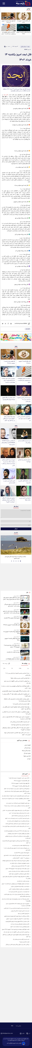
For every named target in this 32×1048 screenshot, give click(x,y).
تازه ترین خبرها (27, 756)
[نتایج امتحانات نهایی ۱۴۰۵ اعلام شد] (25, 618)
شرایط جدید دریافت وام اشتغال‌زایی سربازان (20, 886)
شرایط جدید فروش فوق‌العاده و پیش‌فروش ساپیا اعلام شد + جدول (8, 33)
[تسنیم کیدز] (16, 337)
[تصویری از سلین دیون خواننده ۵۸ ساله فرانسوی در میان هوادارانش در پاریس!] (8, 371)
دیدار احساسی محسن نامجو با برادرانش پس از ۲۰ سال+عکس (24, 399)
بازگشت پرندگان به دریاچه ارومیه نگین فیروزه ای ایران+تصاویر (15, 557)
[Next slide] (29, 545)
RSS (12, 1026)
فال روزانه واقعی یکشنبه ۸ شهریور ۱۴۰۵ (23, 33)
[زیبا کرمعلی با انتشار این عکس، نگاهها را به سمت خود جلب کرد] (23, 409)
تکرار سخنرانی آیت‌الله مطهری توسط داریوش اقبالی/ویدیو (8, 398)
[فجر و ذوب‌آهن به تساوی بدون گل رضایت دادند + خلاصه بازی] (25, 605)
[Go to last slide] (2, 545)
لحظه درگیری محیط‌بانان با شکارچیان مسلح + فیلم (19, 874)
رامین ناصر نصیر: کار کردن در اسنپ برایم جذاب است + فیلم (17, 818)
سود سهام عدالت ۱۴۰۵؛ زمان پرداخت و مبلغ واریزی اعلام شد (16, 831)
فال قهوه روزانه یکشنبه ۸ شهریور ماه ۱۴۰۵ (8, 21)
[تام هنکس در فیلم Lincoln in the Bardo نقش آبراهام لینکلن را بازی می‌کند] (8, 433)
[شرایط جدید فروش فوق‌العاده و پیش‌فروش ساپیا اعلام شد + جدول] (8, 27)
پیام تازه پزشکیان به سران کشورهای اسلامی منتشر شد (18, 821)
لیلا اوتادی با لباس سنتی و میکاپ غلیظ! (25, 499)
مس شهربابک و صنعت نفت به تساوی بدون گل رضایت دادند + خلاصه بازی (11, 612)
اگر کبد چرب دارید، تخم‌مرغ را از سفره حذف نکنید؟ (19, 778)
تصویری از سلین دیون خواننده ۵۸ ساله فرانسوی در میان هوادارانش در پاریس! (8, 380)
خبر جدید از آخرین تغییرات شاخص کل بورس (20, 911)
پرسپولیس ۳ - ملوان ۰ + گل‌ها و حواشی (21, 858)
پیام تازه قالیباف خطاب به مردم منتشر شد (20, 845)
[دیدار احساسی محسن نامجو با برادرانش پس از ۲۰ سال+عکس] (23, 390)
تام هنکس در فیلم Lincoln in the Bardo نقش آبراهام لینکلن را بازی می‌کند (8, 442)
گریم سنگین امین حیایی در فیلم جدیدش (9, 482)
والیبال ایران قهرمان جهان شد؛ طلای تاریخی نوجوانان (18, 833)
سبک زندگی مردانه (26, 751)
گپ (29, 1033)
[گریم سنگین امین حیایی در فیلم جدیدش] (8, 474)
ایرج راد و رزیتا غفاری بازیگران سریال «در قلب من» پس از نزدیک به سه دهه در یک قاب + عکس (8, 462)
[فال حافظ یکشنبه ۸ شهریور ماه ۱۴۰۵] (23, 16)
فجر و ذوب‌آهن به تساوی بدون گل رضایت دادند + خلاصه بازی (12, 605)
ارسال (16, 529)
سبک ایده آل (27, 748)
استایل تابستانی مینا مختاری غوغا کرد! (24, 461)
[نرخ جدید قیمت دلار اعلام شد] (25, 653)
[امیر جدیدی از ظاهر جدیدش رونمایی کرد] (23, 433)
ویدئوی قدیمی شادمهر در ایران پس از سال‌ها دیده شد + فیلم (16, 788)
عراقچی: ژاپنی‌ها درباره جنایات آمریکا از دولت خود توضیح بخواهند (15, 861)
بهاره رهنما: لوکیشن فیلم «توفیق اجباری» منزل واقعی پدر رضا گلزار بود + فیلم (9, 418)
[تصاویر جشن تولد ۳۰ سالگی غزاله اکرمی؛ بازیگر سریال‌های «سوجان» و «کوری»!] (8, 491)
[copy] (29, 323)
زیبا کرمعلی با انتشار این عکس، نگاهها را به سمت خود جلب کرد (24, 418)
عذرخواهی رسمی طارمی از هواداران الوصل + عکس (19, 889)
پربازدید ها (24, 663)
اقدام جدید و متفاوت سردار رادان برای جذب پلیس (19, 871)
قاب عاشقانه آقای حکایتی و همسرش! (25, 482)
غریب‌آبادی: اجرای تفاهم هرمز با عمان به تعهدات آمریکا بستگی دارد (15, 796)
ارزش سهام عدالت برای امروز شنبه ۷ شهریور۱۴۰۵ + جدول (12, 646)
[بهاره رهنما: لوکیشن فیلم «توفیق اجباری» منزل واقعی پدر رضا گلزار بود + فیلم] (8, 409)
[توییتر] (3, 324)
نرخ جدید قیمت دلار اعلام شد (13, 652)
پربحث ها (5, 664)
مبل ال (29, 759)
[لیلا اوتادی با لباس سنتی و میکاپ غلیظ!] (23, 491)
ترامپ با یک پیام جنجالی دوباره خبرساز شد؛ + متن (19, 813)
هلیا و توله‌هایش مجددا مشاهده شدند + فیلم (20, 927)
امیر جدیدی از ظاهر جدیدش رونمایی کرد (24, 442)
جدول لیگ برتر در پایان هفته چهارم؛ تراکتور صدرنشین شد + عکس (16, 810)
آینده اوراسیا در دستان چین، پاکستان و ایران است (19, 892)
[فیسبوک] (8, 324)
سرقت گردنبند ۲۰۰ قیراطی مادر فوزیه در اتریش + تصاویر (17, 919)
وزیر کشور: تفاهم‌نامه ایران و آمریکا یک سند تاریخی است (17, 803)
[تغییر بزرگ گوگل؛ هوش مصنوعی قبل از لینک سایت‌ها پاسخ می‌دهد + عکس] (25, 598)
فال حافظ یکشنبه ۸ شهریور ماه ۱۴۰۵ (23, 21)
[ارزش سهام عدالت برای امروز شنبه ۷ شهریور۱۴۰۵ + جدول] (25, 646)
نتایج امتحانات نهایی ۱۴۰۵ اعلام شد (12, 618)
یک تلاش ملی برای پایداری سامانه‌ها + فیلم (20, 816)
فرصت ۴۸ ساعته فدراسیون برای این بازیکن (20, 866)
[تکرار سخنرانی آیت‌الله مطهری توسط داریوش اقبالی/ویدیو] (8, 390)
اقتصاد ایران (28, 745)
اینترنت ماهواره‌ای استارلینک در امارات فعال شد (19, 863)
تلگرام (23, 1033)
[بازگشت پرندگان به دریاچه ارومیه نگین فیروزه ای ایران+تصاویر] (16, 545)
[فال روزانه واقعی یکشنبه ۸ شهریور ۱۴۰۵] (23, 27)
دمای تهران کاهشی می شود (23, 913)
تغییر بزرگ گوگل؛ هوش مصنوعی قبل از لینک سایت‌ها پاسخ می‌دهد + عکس (11, 598)
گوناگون (28, 9)
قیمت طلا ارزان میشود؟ (24, 942)
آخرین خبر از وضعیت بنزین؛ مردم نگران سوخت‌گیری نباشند (17, 824)
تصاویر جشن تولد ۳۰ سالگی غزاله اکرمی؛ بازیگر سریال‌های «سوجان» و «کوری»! (8, 500)
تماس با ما (18, 1026)
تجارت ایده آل (27, 753)
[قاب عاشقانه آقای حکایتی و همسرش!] (23, 474)
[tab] (20, 561)
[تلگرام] (5, 324)
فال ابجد (5, 95)
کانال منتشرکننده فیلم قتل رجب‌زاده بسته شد (20, 924)
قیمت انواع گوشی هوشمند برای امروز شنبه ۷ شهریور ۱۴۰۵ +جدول (15, 929)
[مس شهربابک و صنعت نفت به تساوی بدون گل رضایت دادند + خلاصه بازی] (25, 612)
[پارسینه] (22, 3)
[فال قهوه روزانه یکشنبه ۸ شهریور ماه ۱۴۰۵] (8, 16)
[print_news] (11, 324)
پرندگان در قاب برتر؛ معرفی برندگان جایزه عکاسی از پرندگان (17, 944)
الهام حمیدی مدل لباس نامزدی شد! (21, 704)
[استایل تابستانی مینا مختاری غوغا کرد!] (23, 453)
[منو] (3, 4)
